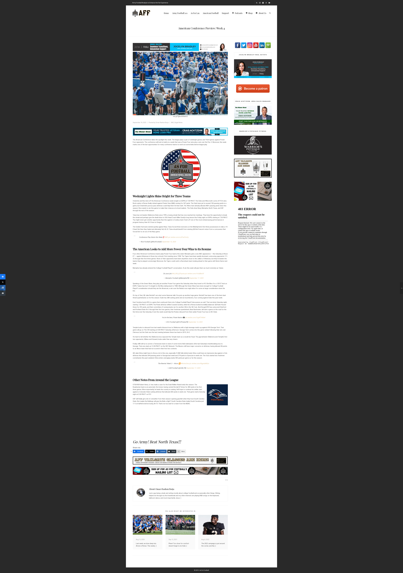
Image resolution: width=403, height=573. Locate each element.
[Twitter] (244, 45)
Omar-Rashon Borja (162, 122)
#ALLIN (174, 274)
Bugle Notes (179, 122)
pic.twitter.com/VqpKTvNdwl (195, 317)
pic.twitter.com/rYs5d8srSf (194, 274)
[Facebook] (238, 45)
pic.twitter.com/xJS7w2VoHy (178, 237)
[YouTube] (256, 45)
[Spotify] (268, 45)
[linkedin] (263, 3)
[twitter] (257, 3)
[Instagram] (250, 45)
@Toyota (181, 274)
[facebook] (266, 3)
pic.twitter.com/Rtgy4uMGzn (199, 363)
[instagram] (260, 3)
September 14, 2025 (195, 322)
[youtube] (270, 3)
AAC (172, 122)
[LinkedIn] (262, 45)
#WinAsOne (185, 363)
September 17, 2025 (196, 278)
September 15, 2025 (169, 242)
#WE (166, 237)
